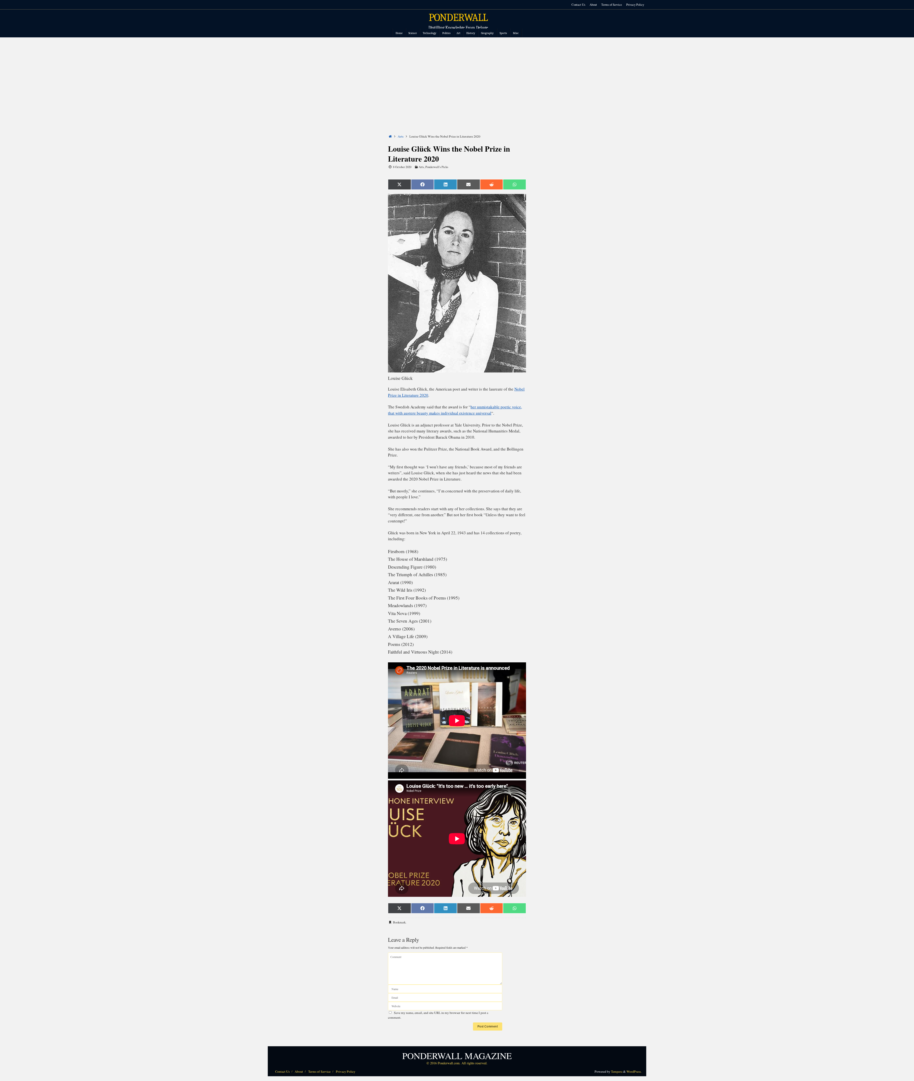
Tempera (616, 1071)
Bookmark (399, 922)
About (593, 5)
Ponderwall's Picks (436, 167)
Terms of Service (611, 5)
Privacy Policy (635, 5)
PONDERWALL (458, 17)
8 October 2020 (402, 167)
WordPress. (633, 1071)
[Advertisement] (457, 73)
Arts (400, 136)
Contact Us (578, 5)
